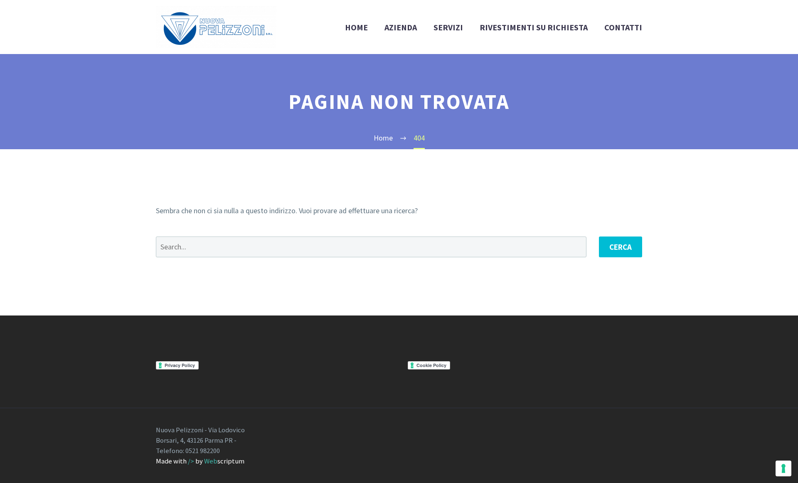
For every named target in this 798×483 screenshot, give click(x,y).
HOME (356, 27)
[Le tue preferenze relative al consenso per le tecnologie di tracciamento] (783, 468)
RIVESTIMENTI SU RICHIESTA (534, 27)
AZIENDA (400, 27)
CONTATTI (623, 27)
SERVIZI (448, 27)
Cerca (620, 247)
